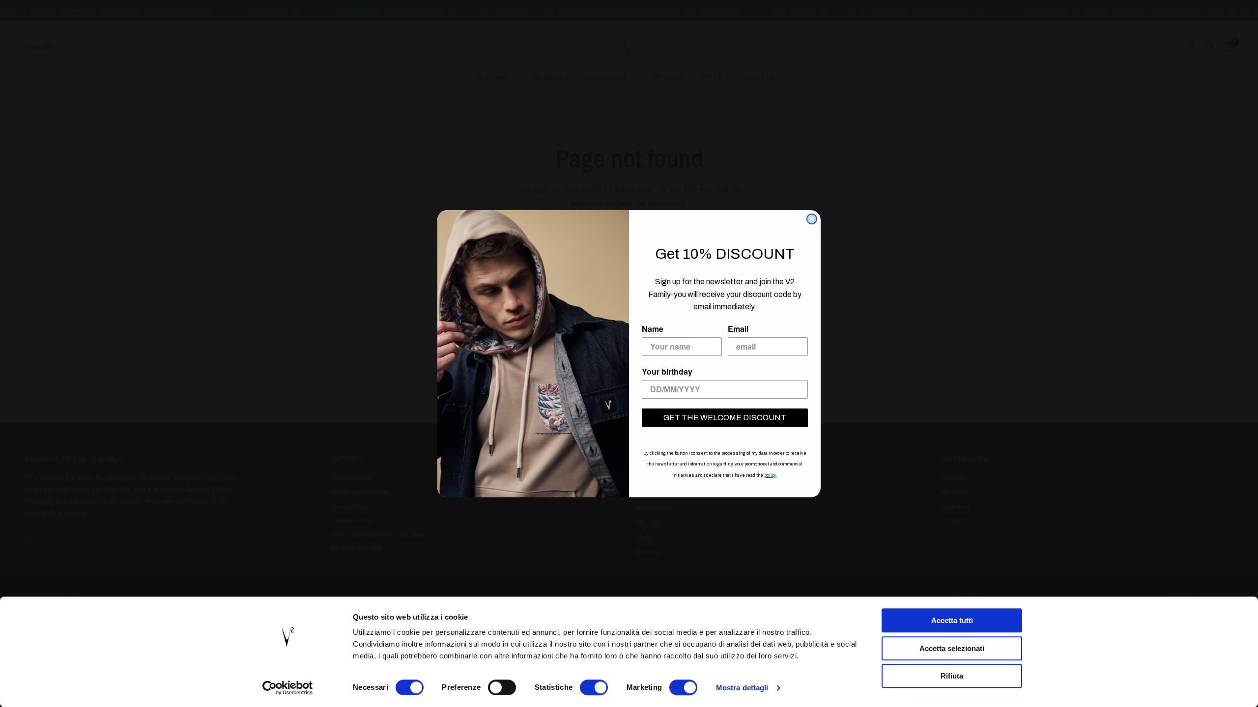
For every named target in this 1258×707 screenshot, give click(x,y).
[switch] (502, 687)
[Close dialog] (812, 219)
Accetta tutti (952, 620)
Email (738, 328)
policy (770, 475)
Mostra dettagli (742, 687)
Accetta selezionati (951, 648)
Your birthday (667, 371)
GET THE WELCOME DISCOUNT (724, 417)
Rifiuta (952, 676)
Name (652, 328)
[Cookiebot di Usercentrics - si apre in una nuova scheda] (288, 687)
